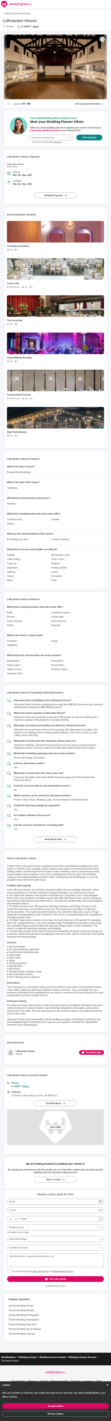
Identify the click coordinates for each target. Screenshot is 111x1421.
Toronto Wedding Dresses (21, 1310)
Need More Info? (53, 839)
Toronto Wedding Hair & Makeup (24, 1329)
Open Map (55, 1127)
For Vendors (18, 1381)
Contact (44, 1381)
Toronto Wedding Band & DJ (22, 1324)
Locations (87, 1381)
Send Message (93, 1052)
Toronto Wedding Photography (23, 1315)
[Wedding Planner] (18, 128)
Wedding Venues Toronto (17, 13)
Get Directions (53, 1103)
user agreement (40, 1271)
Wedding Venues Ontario (52, 1357)
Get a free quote (57, 1279)
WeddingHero (8, 1357)
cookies (13, 1396)
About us (31, 1381)
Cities (98, 1381)
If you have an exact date (46, 142)
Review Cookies (55, 1414)
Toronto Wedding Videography (23, 1319)
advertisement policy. (63, 1271)
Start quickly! (89, 137)
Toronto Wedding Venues (21, 1305)
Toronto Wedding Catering (21, 1334)
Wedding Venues (28, 1357)
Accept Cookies (55, 1406)
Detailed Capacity (53, 195)
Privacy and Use (59, 1381)
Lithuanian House (25, 1051)
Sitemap (75, 1381)
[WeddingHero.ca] (16, 4)
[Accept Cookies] (107, 1384)
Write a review (53, 1179)
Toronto (9, 26)
